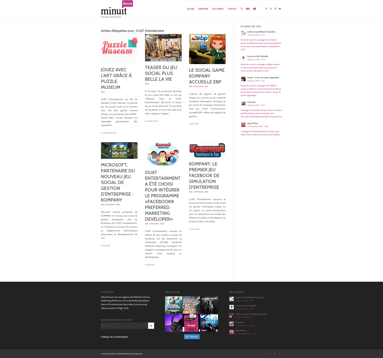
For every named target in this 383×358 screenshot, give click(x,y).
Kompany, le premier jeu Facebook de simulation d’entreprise (204, 175)
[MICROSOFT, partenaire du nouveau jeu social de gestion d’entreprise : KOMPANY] (119, 150)
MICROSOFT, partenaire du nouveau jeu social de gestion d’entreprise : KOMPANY (118, 182)
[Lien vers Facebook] (266, 8)
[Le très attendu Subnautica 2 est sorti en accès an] (209, 323)
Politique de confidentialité (114, 337)
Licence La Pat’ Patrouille (257, 56)
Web (103, 92)
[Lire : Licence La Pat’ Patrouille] (243, 57)
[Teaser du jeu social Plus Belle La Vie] (163, 47)
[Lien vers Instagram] (275, 8)
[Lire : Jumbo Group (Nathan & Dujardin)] (243, 33)
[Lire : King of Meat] (243, 125)
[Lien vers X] (271, 8)
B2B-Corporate (196, 86)
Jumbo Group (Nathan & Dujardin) (261, 32)
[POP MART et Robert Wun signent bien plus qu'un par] (209, 305)
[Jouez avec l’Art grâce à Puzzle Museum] (119, 49)
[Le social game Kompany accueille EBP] (207, 49)
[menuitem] (190, 9)
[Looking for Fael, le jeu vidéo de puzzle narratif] (191, 305)
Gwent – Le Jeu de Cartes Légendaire (263, 77)
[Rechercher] (242, 9)
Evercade (251, 102)
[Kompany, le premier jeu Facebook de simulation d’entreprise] (207, 150)
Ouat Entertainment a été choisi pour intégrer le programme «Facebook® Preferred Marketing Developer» (163, 196)
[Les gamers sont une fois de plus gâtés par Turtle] (174, 323)
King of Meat (252, 123)
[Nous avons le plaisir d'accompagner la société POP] (191, 323)
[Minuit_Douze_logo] (117, 9)
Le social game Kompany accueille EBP (207, 76)
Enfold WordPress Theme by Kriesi (129, 354)
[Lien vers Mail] (280, 8)
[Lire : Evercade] (243, 103)
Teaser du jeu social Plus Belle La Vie (161, 73)
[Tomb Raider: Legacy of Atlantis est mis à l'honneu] (174, 305)
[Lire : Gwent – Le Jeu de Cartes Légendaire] (243, 79)
